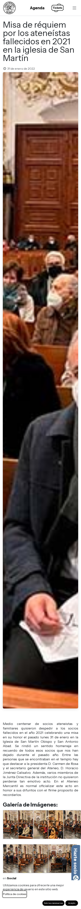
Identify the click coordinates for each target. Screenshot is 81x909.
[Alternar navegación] (74, 8)
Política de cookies (14, 894)
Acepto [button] (71, 903)
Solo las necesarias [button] (53, 903)
